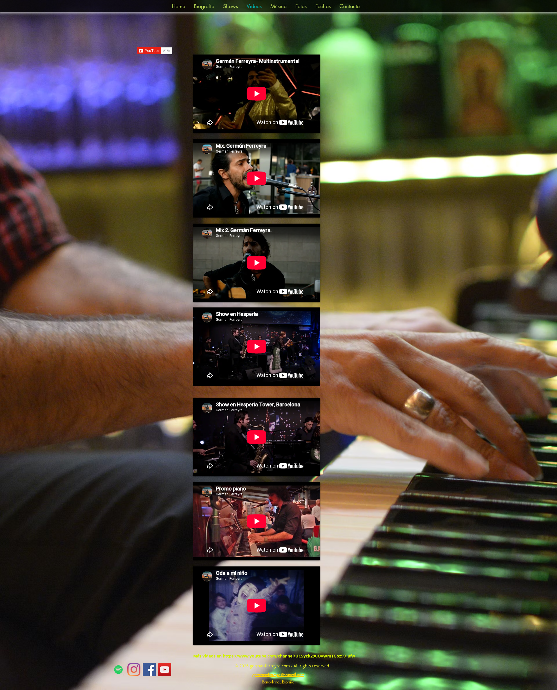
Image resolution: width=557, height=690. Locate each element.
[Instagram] (133, 669)
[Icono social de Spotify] (118, 669)
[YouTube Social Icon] (164, 669)
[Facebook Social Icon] (149, 669)
